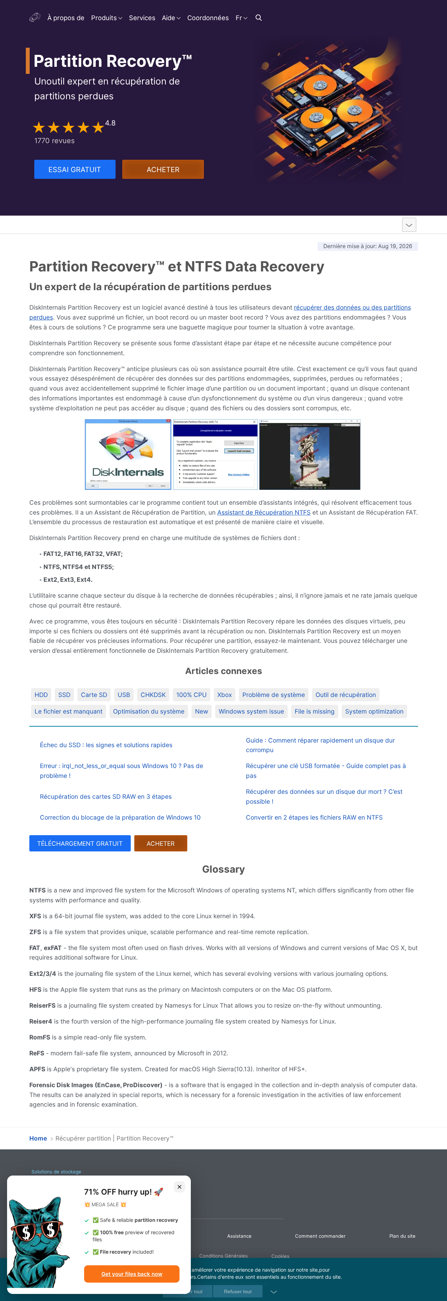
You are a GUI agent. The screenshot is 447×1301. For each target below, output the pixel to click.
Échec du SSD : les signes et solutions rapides (106, 745)
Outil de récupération (346, 694)
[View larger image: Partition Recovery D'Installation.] (215, 454)
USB (124, 694)
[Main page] (35, 18)
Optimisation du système (148, 711)
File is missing (315, 711)
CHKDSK (153, 694)
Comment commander (320, 1236)
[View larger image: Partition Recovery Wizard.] (128, 454)
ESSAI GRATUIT (74, 169)
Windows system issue (251, 711)
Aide (168, 18)
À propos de (65, 18)
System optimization (374, 711)
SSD (64, 694)
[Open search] (260, 18)
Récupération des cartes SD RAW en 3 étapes (106, 796)
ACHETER (163, 169)
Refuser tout (238, 1291)
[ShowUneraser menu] (409, 225)
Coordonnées (208, 18)
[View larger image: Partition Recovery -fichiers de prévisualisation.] (309, 454)
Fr (239, 18)
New (201, 711)
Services (142, 18)
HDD (41, 694)
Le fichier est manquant (68, 711)
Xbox (224, 694)
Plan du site (402, 1236)
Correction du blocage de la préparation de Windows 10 (120, 817)
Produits (104, 18)
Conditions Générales (223, 1256)
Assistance (239, 1236)
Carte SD (94, 694)
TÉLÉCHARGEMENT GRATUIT (80, 843)
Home (38, 1138)
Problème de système (273, 694)
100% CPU (191, 694)
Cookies (280, 1256)
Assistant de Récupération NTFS (264, 512)
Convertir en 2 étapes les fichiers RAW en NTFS (314, 817)
